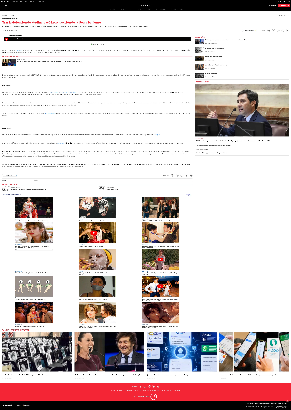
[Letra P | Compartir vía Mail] (287, 30)
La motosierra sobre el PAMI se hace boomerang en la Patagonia (213, 145)
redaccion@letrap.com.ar (281, 406)
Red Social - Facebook (145, 386)
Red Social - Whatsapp (158, 386)
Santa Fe (139, 390)
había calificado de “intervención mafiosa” (63, 92)
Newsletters (177, 9)
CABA (134, 390)
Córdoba (153, 390)
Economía (120, 390)
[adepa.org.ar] (19, 405)
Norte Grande (161, 390)
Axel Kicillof (41, 1)
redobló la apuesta (50, 113)
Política (12, 15)
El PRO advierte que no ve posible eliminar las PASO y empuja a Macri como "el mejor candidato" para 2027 (233, 141)
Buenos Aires (128, 390)
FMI (26, 1)
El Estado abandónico (202, 149)
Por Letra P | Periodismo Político (10, 30)
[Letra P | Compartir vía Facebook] (278, 30)
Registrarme (285, 5)
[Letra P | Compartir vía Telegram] (282, 30)
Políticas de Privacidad (281, 407)
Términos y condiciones (270, 407)
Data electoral (144, 9)
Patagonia (169, 390)
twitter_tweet (6, 86)
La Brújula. (156, 135)
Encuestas (161, 9)
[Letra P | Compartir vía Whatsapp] (269, 30)
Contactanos (134, 386)
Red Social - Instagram (149, 386)
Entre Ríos (146, 390)
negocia (19, 50)
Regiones (112, 9)
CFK (21, 1)
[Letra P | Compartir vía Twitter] (273, 30)
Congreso (177, 390)
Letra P (6, 15)
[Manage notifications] (287, 401)
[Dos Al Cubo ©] (7, 405)
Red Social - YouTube (153, 386)
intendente (60, 143)
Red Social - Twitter (140, 386)
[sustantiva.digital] (26, 405)
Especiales (126, 9)
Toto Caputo (33, 1)
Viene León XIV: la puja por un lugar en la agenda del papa (211, 153)
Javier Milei (15, 1)
